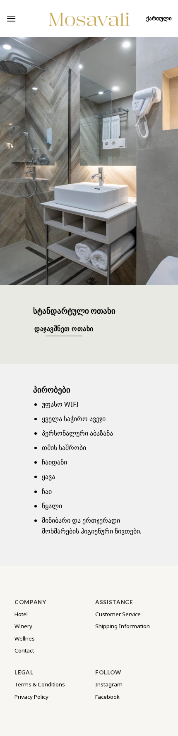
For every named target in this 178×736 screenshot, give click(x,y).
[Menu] (11, 18)
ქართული (159, 18)
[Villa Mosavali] (89, 18)
